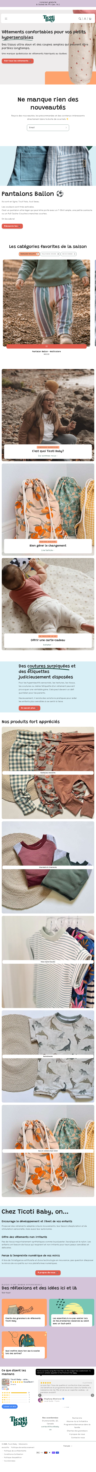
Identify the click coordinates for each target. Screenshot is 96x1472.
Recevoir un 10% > (48, 757)
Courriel (36, 749)
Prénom (35, 741)
